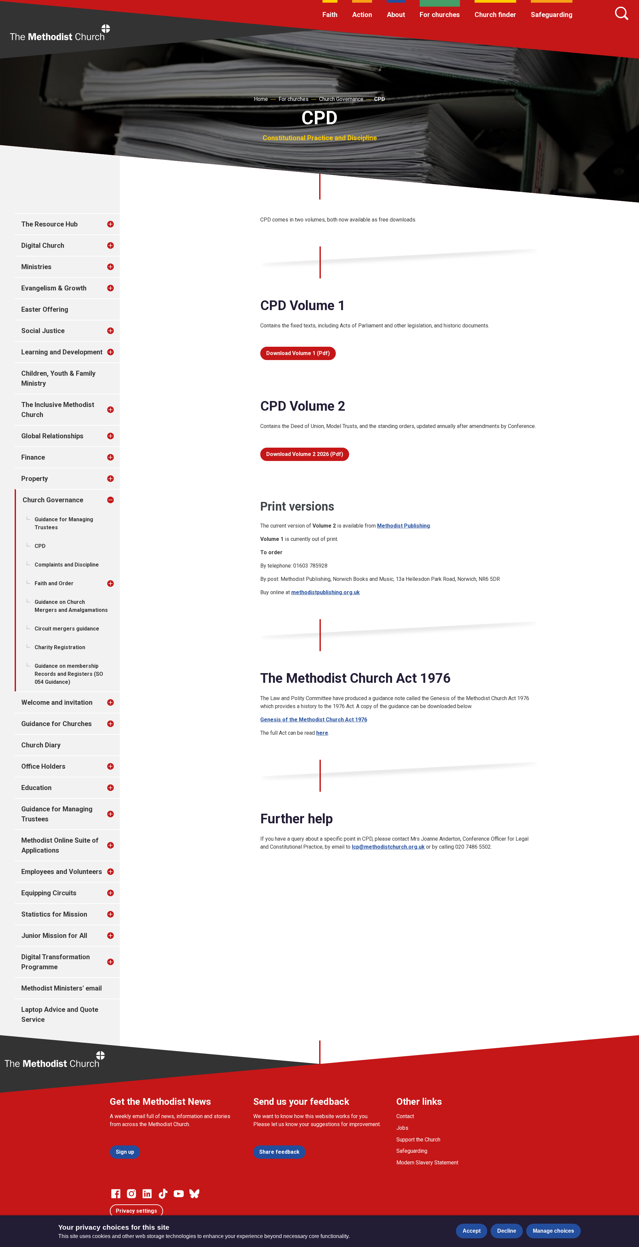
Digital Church (42, 245)
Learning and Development (62, 352)
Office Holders (43, 766)
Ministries (36, 267)
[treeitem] (117, 224)
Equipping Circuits (49, 893)
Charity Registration (60, 647)
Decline (506, 1231)
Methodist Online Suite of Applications (60, 845)
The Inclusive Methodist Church (57, 410)
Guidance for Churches (56, 724)
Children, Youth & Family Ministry (58, 378)
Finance (33, 457)
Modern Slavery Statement (427, 1162)
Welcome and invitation (57, 702)
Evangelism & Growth (54, 288)
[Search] (621, 13)
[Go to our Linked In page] (147, 1194)
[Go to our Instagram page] (131, 1194)
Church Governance (341, 99)
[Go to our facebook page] (116, 1194)
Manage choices (553, 1231)
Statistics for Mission (54, 914)
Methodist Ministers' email (61, 988)
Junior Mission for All (54, 936)
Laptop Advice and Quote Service (59, 1015)
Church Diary (41, 745)
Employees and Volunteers (61, 872)
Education (36, 788)
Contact (405, 1116)
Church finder (495, 15)
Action (362, 15)
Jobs (402, 1128)
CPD (379, 99)
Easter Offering (44, 309)
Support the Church (418, 1139)
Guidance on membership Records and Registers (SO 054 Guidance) (69, 674)
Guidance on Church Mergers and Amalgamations (71, 606)
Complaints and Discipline (67, 565)
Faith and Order (54, 583)
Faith (329, 15)
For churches (440, 15)
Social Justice (43, 331)
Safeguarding (551, 15)
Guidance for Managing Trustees (64, 523)
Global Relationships (52, 436)
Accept (472, 1231)
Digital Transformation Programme (55, 962)
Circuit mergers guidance (67, 628)
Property (34, 479)
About (396, 15)
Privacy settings (136, 1211)
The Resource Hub (49, 224)
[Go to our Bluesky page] (194, 1194)
